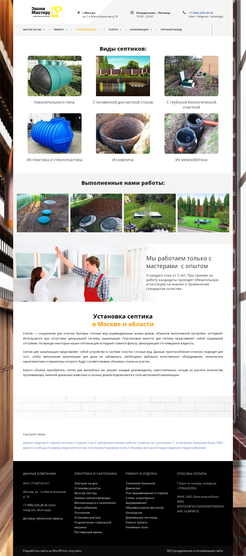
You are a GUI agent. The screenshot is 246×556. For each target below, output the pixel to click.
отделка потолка (61, 443)
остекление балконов (191, 443)
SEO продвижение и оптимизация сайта (195, 551)
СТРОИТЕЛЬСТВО (86, 29)
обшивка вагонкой (143, 448)
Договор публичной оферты (43, 518)
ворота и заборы (35, 448)
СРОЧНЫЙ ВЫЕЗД (171, 29)
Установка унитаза (87, 517)
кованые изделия (61, 448)
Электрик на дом (86, 483)
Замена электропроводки (92, 498)
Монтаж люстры (85, 493)
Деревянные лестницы (142, 517)
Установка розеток (87, 488)
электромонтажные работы (116, 443)
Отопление (82, 513)
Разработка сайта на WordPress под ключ (52, 551)
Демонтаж (133, 488)
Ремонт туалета (136, 522)
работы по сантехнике (155, 443)
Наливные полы (137, 527)
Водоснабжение (85, 508)
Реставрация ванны (88, 532)
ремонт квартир (34, 443)
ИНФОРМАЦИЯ (139, 29)
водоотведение (170, 448)
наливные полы (116, 448)
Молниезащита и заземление (95, 503)
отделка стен (85, 443)
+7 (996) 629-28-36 (201, 13)
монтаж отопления (89, 448)
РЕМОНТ (59, 29)
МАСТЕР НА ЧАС (32, 29)
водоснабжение (194, 448)
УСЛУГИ (113, 29)
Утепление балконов (140, 483)
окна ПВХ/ (216, 443)
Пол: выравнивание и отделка (147, 493)
